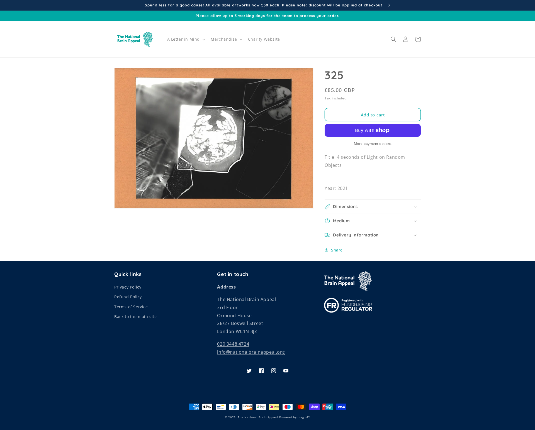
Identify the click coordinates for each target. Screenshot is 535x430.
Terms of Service (131, 306)
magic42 (304, 417)
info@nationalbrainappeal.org (251, 352)
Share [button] (337, 250)
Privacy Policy (127, 287)
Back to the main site (135, 316)
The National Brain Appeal (258, 417)
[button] (186, 39)
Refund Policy (128, 296)
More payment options (373, 143)
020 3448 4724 (233, 344)
